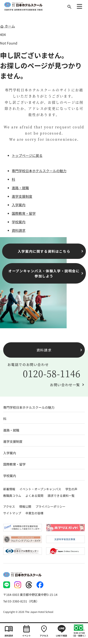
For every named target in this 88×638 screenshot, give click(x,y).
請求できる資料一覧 (61, 495)
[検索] (69, 6)
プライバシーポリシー (50, 506)
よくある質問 (34, 495)
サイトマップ (12, 513)
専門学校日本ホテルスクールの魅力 (39, 170)
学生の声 (71, 489)
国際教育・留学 (24, 213)
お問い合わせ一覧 (65, 384)
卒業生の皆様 (34, 513)
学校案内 (18, 221)
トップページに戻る (27, 155)
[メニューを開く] (79, 6)
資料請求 (18, 230)
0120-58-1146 (52, 373)
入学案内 (18, 204)
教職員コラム (12, 495)
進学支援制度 (22, 196)
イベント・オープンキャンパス (40, 489)
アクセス (9, 506)
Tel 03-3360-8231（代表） (21, 601)
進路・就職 (20, 187)
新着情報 (9, 489)
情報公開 (25, 506)
